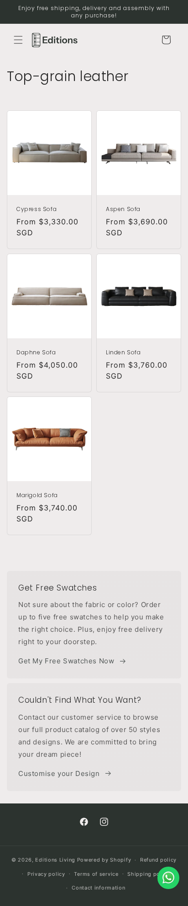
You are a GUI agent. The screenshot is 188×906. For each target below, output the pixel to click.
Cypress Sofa (36, 209)
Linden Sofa (123, 352)
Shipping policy (148, 874)
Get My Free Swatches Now (66, 660)
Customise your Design (59, 773)
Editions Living (55, 860)
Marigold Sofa (37, 495)
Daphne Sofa (36, 352)
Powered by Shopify (104, 860)
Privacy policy (46, 874)
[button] (18, 40)
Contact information (98, 887)
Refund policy (158, 860)
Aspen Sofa (123, 209)
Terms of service (96, 874)
